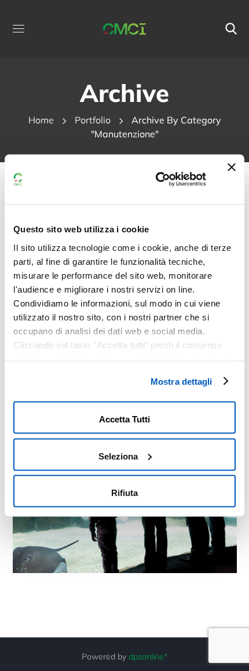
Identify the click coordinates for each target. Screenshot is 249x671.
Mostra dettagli (182, 381)
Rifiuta (124, 493)
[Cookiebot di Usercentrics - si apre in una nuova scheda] (156, 179)
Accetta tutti (124, 419)
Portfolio (93, 120)
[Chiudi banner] (232, 179)
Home (41, 120)
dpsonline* (148, 656)
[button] (231, 29)
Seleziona (118, 456)
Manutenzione (77, 517)
